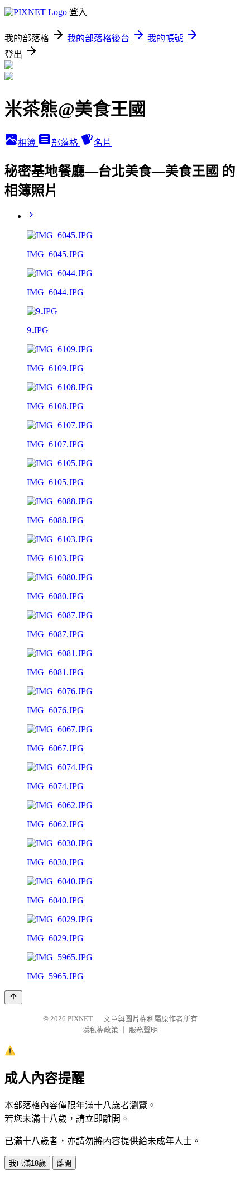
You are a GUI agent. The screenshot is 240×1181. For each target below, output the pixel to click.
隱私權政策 (100, 1030)
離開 (64, 1163)
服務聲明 (143, 1030)
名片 (103, 143)
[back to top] (13, 997)
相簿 (28, 143)
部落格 (65, 143)
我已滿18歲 (27, 1163)
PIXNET (80, 1018)
